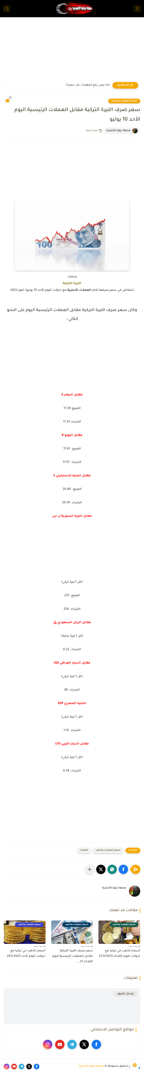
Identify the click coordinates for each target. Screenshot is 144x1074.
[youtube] (59, 1044)
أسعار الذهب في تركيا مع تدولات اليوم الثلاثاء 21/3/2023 (119, 953)
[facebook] (96, 1044)
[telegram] (72, 1044)
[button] (123, 869)
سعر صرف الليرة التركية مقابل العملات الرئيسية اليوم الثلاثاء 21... (72, 956)
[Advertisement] (72, 51)
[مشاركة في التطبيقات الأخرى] (89, 869)
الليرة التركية (72, 283)
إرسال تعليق (126, 993)
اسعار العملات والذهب (124, 101)
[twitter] (84, 1044)
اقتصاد (84, 850)
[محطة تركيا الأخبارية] (72, 8)
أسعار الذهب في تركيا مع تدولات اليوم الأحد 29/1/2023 (26, 953)
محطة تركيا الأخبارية (91, 1066)
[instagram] (47, 1044)
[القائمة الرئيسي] (137, 9)
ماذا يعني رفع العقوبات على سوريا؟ (88, 85)
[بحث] (6, 9)
